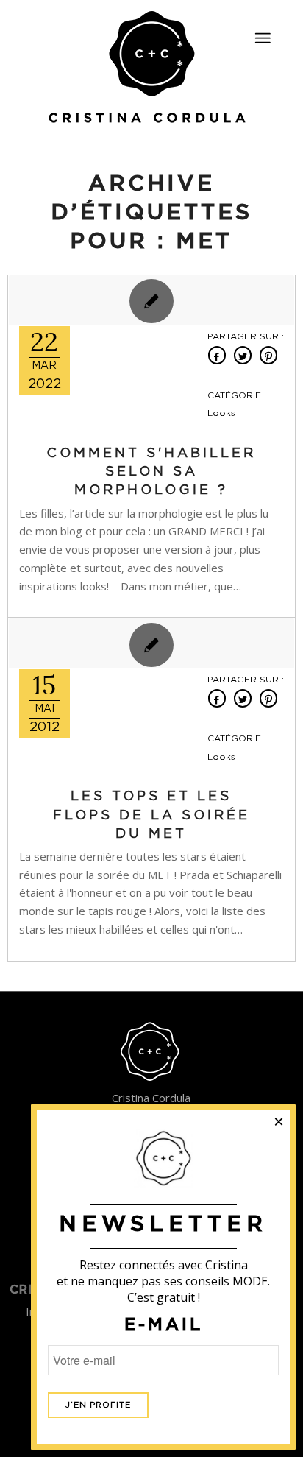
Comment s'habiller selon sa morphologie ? (151, 472)
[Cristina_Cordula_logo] (151, 68)
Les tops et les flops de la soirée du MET (151, 815)
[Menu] (262, 38)
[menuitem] (262, 32)
